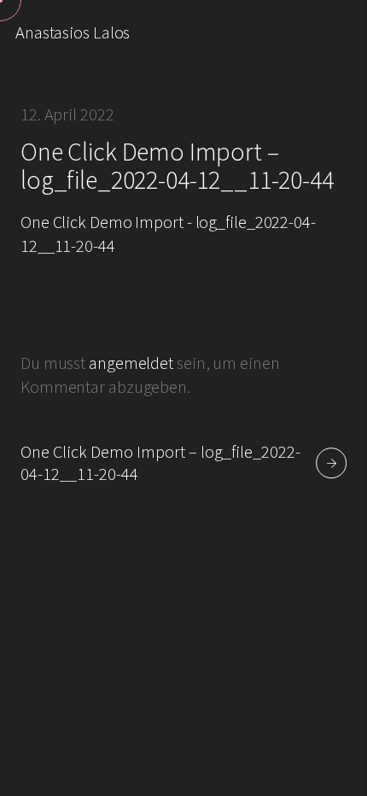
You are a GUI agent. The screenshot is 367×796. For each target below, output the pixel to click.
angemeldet (131, 363)
